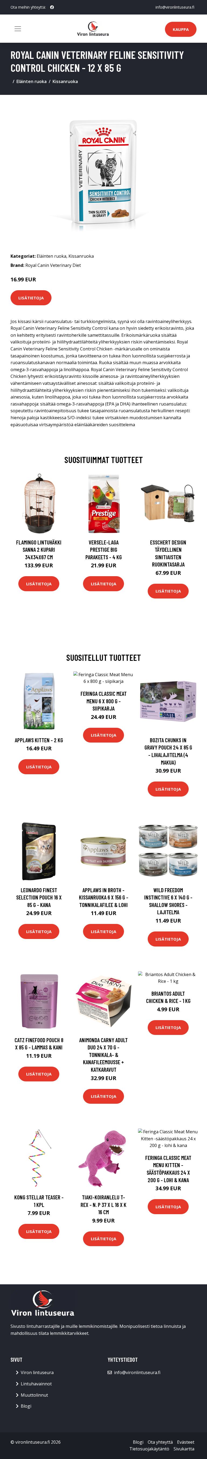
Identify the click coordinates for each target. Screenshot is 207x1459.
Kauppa (181, 29)
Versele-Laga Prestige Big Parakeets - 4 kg (103, 549)
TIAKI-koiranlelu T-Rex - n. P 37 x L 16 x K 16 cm (103, 1204)
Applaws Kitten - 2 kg (39, 740)
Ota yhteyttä (160, 1442)
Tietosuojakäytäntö (149, 1449)
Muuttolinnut (34, 1395)
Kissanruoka (65, 81)
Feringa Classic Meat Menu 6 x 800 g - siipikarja (104, 701)
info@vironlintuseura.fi (175, 7)
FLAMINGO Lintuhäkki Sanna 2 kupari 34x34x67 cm (38, 549)
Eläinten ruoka (31, 81)
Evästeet (185, 1442)
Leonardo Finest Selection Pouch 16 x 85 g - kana (39, 897)
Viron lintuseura (37, 1372)
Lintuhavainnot (36, 1384)
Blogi (26, 1406)
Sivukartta (184, 1449)
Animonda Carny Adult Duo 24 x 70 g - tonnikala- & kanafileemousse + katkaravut (103, 1055)
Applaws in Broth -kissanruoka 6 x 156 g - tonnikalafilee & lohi (103, 897)
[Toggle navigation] (18, 29)
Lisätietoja (31, 297)
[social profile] (52, 7)
